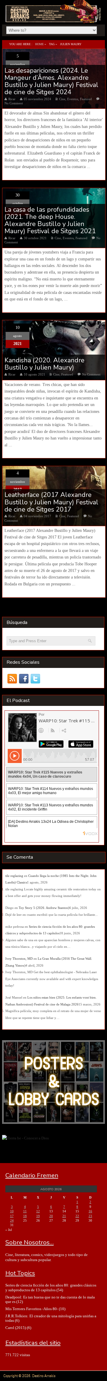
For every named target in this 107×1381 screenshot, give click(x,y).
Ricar (11, 99)
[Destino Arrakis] (53, 17)
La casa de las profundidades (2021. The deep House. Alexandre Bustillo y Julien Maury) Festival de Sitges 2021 (50, 220)
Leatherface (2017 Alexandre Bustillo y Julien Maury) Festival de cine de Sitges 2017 (51, 502)
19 (38, 1216)
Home (39, 44)
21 (64, 1216)
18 (25, 1216)
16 (90, 1211)
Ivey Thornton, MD (19, 958)
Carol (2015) (15, 1327)
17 (12, 1216)
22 (77, 1216)
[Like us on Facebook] (24, 678)
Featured (86, 99)
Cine (62, 99)
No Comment (13, 103)
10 (12, 1211)
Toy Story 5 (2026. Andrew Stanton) (44, 908)
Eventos (72, 99)
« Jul (8, 1230)
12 (38, 1211)
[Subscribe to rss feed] (12, 678)
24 (12, 1220)
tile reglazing (14, 876)
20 (51, 1216)
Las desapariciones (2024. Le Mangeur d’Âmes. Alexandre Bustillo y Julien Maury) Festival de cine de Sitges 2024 (51, 81)
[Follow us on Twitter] (35, 678)
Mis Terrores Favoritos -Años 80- (31, 1309)
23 (90, 1216)
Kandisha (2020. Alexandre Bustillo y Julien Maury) (44, 364)
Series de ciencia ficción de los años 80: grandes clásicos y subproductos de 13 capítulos (50, 1287)
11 (25, 1211)
